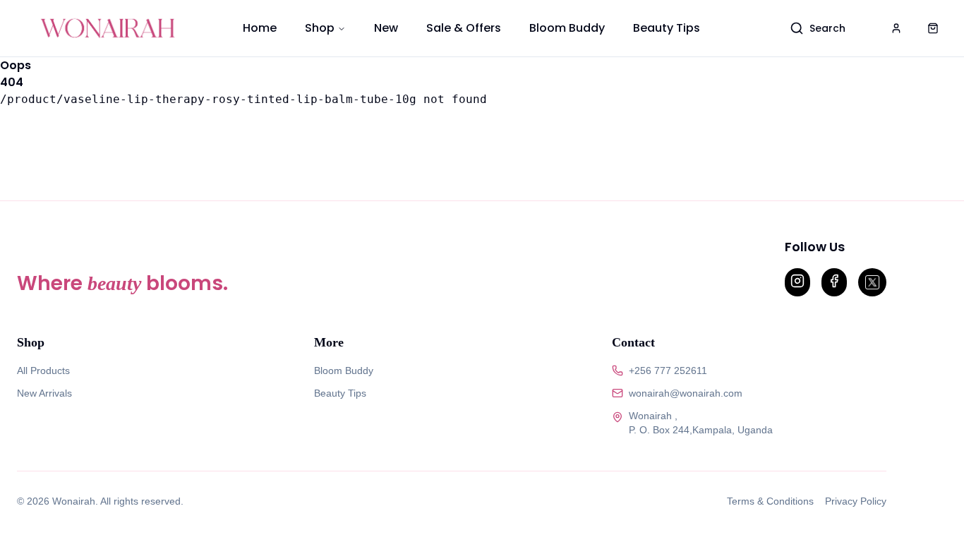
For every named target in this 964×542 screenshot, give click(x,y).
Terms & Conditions (770, 501)
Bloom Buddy (567, 28)
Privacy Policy (855, 501)
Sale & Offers (463, 28)
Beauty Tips (666, 28)
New (386, 28)
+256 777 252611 (668, 370)
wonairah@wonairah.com (685, 393)
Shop (320, 28)
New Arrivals (44, 393)
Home (260, 28)
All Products (43, 370)
